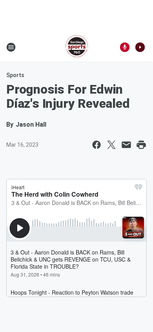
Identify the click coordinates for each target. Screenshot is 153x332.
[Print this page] (141, 144)
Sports (15, 75)
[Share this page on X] (111, 144)
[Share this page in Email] (126, 144)
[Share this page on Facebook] (96, 144)
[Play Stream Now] (140, 47)
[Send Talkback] (124, 47)
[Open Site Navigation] (11, 47)
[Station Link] (77, 47)
